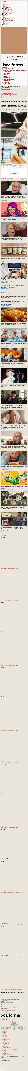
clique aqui (10, 1059)
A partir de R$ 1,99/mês (9, 665)
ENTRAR (21, 42)
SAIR (22, 45)
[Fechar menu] (10, 86)
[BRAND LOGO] (13, 66)
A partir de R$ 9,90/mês (9, 568)
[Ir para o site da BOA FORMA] (14, 31)
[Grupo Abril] (4, 1)
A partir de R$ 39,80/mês (11, 989)
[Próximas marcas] (1, 26)
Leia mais (14, 173)
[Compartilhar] (1, 170)
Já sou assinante (8, 68)
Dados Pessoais (13, 95)
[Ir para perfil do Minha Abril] (14, 89)
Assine (5, 67)
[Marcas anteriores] (1, 2)
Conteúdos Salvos (14, 94)
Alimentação (3, 99)
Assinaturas (11, 93)
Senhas (8, 96)
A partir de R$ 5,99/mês (9, 827)
